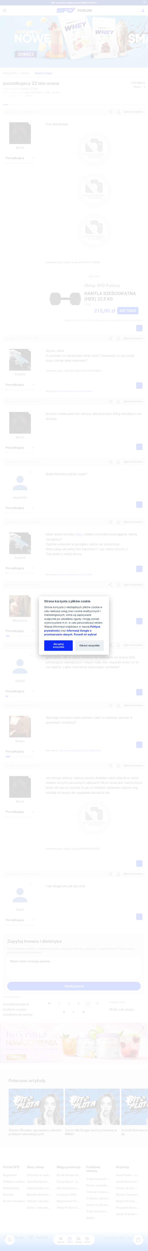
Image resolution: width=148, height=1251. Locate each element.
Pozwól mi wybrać (85, 634)
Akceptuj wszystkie (58, 645)
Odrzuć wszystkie (89, 645)
